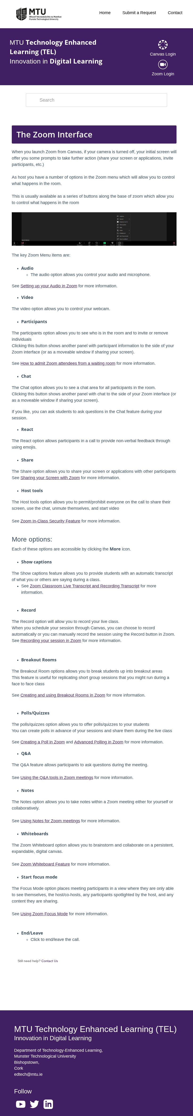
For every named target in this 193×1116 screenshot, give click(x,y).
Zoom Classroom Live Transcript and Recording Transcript (84, 586)
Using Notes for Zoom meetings (50, 821)
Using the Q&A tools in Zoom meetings (56, 777)
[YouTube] (22, 1105)
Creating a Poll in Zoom (42, 742)
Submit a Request (139, 12)
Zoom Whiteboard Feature (45, 864)
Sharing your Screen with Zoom (50, 477)
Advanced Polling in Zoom (98, 742)
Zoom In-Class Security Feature (50, 521)
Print (161, 118)
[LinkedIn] (49, 1105)
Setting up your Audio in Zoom (48, 286)
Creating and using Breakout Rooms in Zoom (62, 695)
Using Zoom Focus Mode (44, 913)
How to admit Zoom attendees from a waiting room (67, 363)
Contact (175, 12)
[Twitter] (35, 1105)
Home (105, 12)
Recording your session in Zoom (50, 640)
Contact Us (49, 961)
